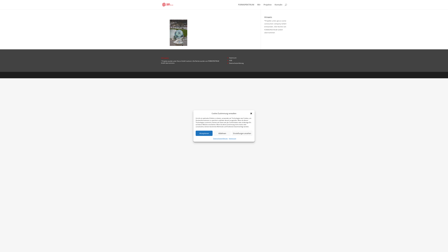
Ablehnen (222, 133)
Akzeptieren (204, 133)
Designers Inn (172, 75)
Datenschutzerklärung (220, 139)
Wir (259, 5)
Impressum (232, 139)
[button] (251, 113)
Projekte (268, 5)
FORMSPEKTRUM (246, 5)
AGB (230, 60)
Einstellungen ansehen (242, 133)
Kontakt (278, 5)
